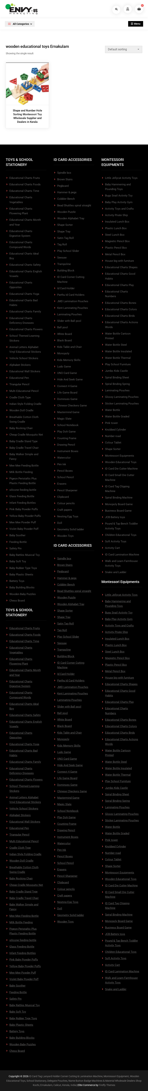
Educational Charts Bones (120, 303)
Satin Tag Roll (65, 238)
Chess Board (17, 600)
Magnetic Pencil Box (117, 241)
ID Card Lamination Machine (122, 554)
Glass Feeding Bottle (21, 496)
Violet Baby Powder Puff (23, 528)
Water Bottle (112, 410)
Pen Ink (61, 464)
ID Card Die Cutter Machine (121, 468)
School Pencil (65, 477)
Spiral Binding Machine (118, 497)
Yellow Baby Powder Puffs (25, 516)
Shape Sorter (65, 225)
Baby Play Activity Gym (118, 202)
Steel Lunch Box (114, 234)
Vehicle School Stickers (23, 358)
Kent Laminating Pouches (72, 308)
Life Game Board (67, 392)
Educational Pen (19, 377)
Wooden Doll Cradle (21, 410)
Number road (113, 436)
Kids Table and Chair (69, 347)
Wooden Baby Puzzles (22, 594)
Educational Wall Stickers (24, 371)
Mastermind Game (68, 412)
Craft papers (64, 509)
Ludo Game (64, 366)
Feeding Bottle (18, 542)
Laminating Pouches (69, 314)
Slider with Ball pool (69, 321)
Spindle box (64, 172)
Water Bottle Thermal (118, 358)
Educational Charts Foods (25, 184)
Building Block (65, 270)
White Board (64, 334)
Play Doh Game (66, 431)
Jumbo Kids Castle (116, 370)
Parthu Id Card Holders (70, 294)
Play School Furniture (118, 364)
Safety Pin (15, 548)
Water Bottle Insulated (118, 351)
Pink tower (111, 423)
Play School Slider (68, 251)
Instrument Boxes (67, 451)
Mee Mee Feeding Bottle (24, 465)
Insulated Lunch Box (117, 221)
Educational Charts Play (119, 285)
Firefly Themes (107, 1085)
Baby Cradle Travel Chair (24, 447)
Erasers (61, 483)
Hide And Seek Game (70, 379)
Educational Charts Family (25, 311)
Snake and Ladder (115, 572)
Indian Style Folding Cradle (25, 404)
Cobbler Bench (66, 198)
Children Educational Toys (120, 535)
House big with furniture (119, 260)
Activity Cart (112, 548)
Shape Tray (63, 231)
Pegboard (63, 185)
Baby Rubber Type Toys (23, 568)
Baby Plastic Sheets (21, 574)
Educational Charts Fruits (24, 178)
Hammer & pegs (67, 192)
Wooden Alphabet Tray (70, 218)
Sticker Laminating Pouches (122, 403)
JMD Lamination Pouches (72, 301)
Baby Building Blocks (21, 587)
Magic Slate (64, 418)
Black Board (64, 340)
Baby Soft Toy (17, 561)
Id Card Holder (66, 288)
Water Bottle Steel (116, 344)
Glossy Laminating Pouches (122, 397)
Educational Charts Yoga (24, 294)
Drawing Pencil (66, 444)
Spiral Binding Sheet (117, 377)
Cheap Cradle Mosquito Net (26, 434)
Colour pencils (66, 503)
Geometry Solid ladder (70, 529)
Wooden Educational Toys (120, 462)
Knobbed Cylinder (115, 429)
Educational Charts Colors (121, 309)
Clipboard (63, 496)
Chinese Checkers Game (72, 405)
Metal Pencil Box (115, 254)
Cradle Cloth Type (20, 397)
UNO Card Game (67, 373)
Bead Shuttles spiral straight (74, 205)
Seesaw (62, 257)
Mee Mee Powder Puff (22, 522)
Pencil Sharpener (67, 490)
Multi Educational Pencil (24, 391)
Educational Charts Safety (25, 264)
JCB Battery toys (115, 517)
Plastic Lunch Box (116, 228)
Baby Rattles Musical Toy (24, 555)
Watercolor (64, 457)
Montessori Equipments (119, 455)
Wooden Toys (65, 536)
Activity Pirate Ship (116, 215)
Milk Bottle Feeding (21, 472)
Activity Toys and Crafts (119, 208)
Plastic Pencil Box (116, 247)
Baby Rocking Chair (21, 428)
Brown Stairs (65, 179)
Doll (59, 523)
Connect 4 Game (67, 386)
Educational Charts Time (24, 191)
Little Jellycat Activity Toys (121, 178)
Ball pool (62, 327)
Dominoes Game (67, 399)
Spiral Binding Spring (117, 384)
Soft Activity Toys (115, 541)
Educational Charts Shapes (121, 267)
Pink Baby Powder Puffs (23, 509)
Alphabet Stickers (20, 365)
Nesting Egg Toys (67, 516)
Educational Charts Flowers (26, 329)
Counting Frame (66, 438)
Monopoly (63, 353)
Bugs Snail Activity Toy (118, 195)
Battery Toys (16, 581)
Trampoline (64, 264)
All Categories (20, 23)
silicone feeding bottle (22, 489)
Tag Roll (62, 244)
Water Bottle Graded (117, 416)
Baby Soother (17, 535)
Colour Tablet (113, 442)
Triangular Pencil (19, 384)
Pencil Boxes (65, 470)
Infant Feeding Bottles (22, 502)
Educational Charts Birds (120, 315)
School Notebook (68, 425)
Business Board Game (118, 510)
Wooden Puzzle (66, 212)
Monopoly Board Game (119, 504)
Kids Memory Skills (68, 360)
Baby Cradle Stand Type (23, 441)
